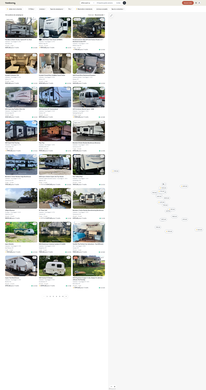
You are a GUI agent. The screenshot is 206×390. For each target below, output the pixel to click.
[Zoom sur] (115, 387)
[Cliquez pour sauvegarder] (35, 190)
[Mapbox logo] (112, 389)
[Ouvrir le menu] (198, 2)
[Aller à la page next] (66, 296)
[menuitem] (32, 9)
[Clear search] (94, 3)
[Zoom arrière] (111, 387)
